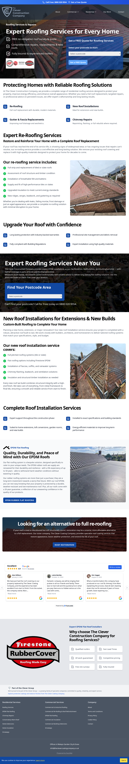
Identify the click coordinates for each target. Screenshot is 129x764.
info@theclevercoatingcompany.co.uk (64, 748)
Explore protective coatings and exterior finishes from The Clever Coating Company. (36, 694)
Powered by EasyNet (64, 753)
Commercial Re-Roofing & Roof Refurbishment (60, 711)
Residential (90, 12)
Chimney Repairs (8, 716)
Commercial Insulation (52, 720)
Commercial (71, 12)
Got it (124, 760)
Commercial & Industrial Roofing (56, 707)
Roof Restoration (64, 545)
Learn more (40, 760)
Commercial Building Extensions (56, 724)
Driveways (5, 732)
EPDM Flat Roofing (8, 711)
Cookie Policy (92, 720)
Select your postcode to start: (83, 47)
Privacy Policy (92, 716)
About (57, 12)
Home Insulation (8, 728)
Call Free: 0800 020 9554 (56, 2)
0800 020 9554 (67, 304)
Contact (121, 12)
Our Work (107, 12)
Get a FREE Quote (78, 62)
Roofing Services (8, 707)
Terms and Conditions (95, 711)
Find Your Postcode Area (29, 287)
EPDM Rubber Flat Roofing (19, 500)
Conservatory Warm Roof (10, 720)
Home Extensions (8, 724)
